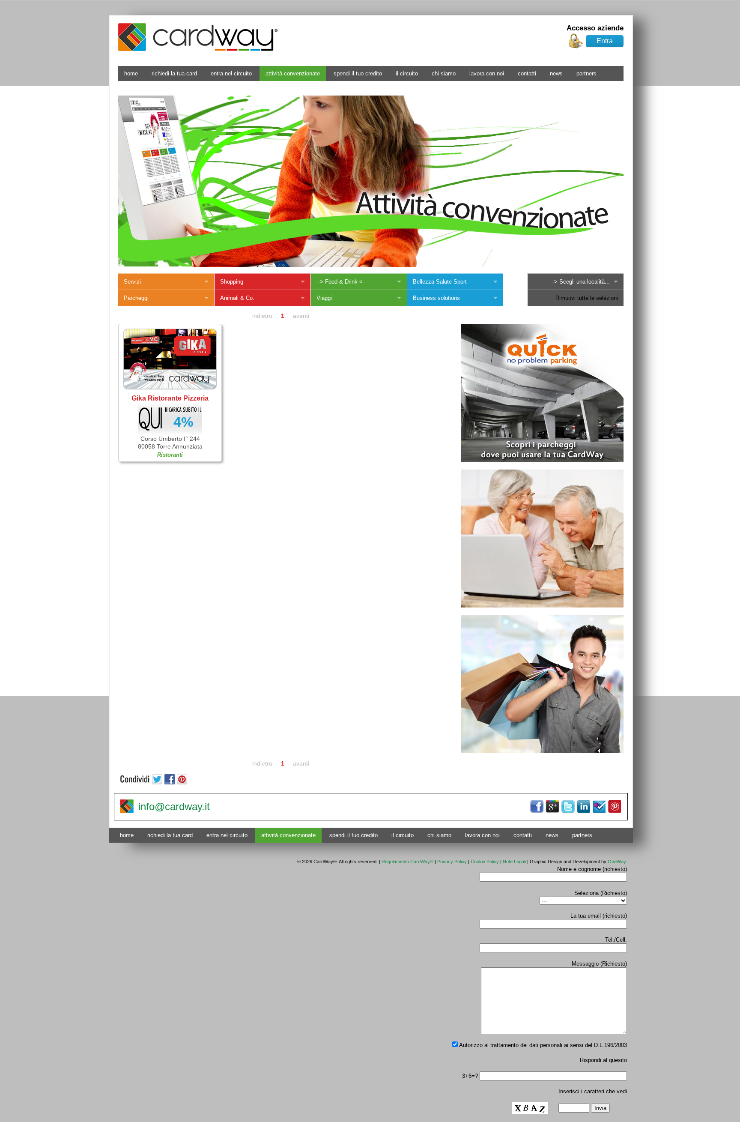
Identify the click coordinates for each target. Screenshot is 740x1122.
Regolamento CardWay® (407, 861)
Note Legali (514, 861)
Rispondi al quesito (603, 1060)
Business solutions (436, 298)
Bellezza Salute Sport (440, 281)
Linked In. (583, 807)
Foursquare (599, 807)
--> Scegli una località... (580, 281)
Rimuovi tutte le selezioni (586, 298)
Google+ (552, 807)
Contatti (527, 73)
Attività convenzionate (293, 73)
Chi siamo (444, 73)
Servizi (132, 281)
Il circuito (407, 73)
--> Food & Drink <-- (341, 281)
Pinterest (614, 807)
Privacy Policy (452, 861)
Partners (586, 73)
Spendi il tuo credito (358, 73)
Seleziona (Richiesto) (600, 893)
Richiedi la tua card (174, 73)
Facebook (537, 807)
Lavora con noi (486, 73)
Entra (605, 41)
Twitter (568, 807)
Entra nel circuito (231, 73)
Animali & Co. (237, 298)
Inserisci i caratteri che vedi (592, 1091)
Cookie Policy (485, 861)
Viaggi (324, 298)
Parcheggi (136, 298)
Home (131, 73)
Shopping (231, 281)
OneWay (617, 861)
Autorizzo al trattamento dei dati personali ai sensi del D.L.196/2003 (542, 1045)
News (556, 73)
